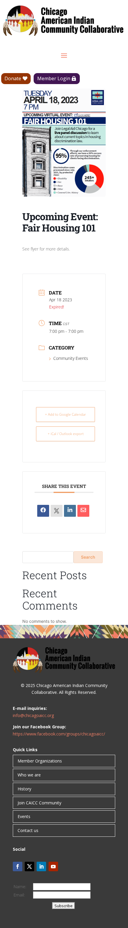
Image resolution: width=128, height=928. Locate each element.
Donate (12, 78)
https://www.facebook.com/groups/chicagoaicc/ (59, 734)
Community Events (70, 358)
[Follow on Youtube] (53, 866)
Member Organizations (40, 761)
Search (88, 557)
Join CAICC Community (39, 803)
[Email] (83, 511)
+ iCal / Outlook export (66, 433)
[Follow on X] (29, 866)
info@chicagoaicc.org (33, 715)
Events (24, 816)
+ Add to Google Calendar (65, 414)
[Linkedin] (70, 511)
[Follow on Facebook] (17, 866)
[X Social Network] (57, 511)
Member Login (53, 78)
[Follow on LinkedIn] (41, 866)
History (24, 789)
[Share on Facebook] (43, 511)
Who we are (29, 775)
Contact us (28, 830)
